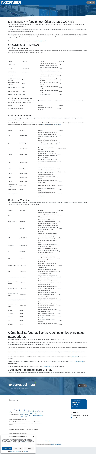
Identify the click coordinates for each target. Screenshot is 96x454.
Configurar (29, 448)
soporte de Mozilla (75, 356)
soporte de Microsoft (73, 352)
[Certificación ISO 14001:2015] (31, 413)
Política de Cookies (24, 441)
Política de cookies (11, 451)
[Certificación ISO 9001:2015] (36, 413)
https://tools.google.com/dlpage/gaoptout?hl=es (50, 124)
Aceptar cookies (7, 448)
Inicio (41, 11)
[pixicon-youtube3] (75, 423)
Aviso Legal (26, 451)
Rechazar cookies (18, 448)
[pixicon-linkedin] (78, 423)
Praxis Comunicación (56, 444)
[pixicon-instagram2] (72, 423)
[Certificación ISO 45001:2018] (40, 413)
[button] (33, 436)
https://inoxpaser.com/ (41, 40)
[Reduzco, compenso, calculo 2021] (21, 413)
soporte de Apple (48, 366)
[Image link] (48, 441)
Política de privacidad (19, 451)
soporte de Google (79, 361)
